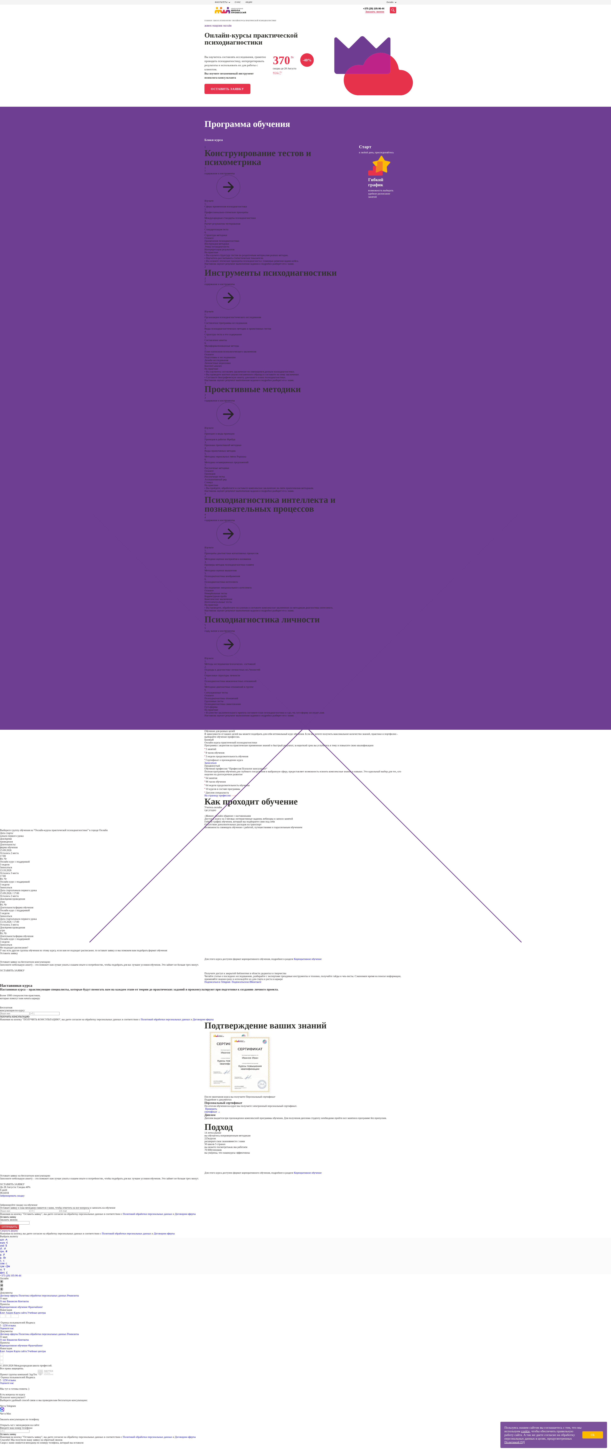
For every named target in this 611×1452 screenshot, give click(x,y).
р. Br (3, 1257)
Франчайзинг (35, 1307)
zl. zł (3, 1248)
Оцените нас (7, 1328)
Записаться (210, 763)
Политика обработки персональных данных (43, 1295)
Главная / (208, 20)
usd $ (3, 1245)
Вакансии (12, 1301)
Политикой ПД (514, 1442)
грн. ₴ (3, 1251)
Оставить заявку (227, 89)
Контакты (23, 1301)
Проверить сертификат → (212, 1110)
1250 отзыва (9, 1325)
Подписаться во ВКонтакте (247, 982)
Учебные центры (36, 1312)
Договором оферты (203, 1019)
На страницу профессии (217, 795)
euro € (4, 1242)
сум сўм (5, 1266)
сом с (3, 1263)
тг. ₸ (2, 1269)
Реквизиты (73, 1295)
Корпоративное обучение (308, 959)
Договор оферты (9, 1295)
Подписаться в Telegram (217, 982)
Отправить (9, 1227)
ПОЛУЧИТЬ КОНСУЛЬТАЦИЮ (14, 1017)
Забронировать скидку (12, 1195)
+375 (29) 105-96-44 (373, 8)
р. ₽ (2, 1254)
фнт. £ (4, 1272)
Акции (249, 2)
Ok (593, 1435)
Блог (2, 1312)
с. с (2, 1260)
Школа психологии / (222, 20)
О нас (238, 2)
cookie (525, 1431)
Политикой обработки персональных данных (165, 1019)
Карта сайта (20, 1312)
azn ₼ (3, 1239)
